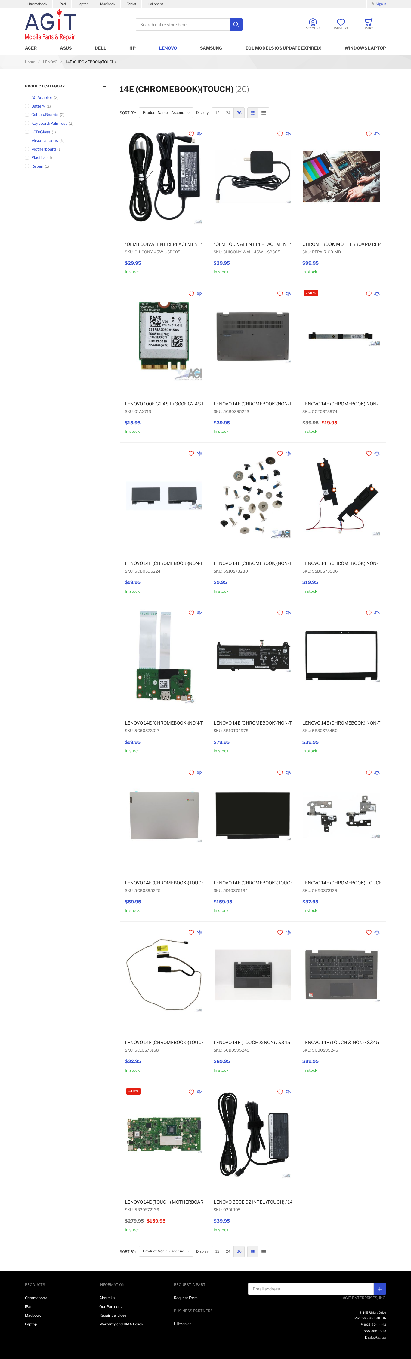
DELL (100, 47)
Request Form (186, 1298)
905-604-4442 (375, 1324)
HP (132, 47)
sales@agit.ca (377, 1337)
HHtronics (182, 1323)
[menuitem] (217, 113)
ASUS (66, 47)
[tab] (67, 86)
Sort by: (128, 113)
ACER (31, 47)
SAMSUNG (211, 47)
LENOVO (168, 47)
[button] (192, 134)
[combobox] (189, 24)
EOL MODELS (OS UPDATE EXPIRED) (283, 47)
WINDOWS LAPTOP (365, 47)
